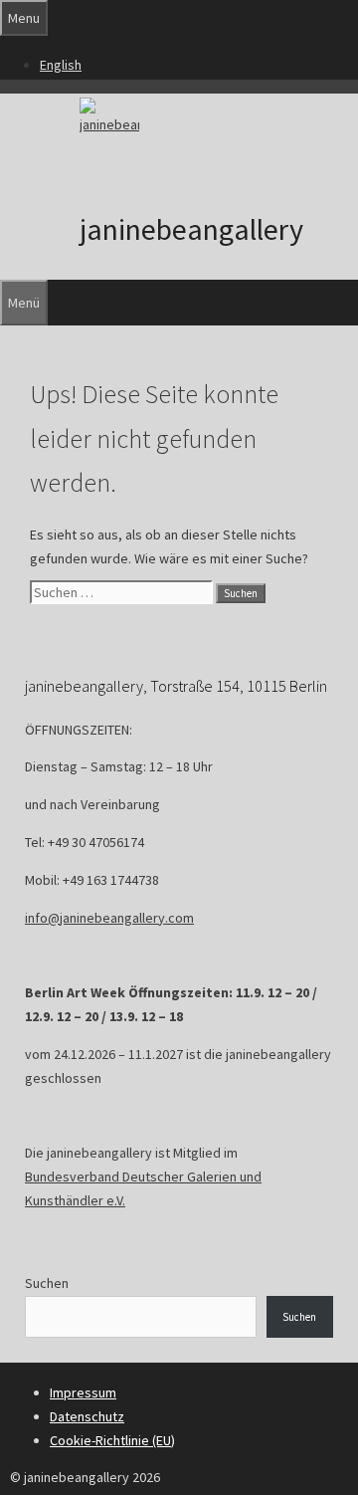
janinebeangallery (191, 229)
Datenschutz (87, 1416)
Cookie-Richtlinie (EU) (112, 1440)
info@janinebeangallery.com (109, 918)
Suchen (47, 1283)
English (61, 65)
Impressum (83, 1392)
